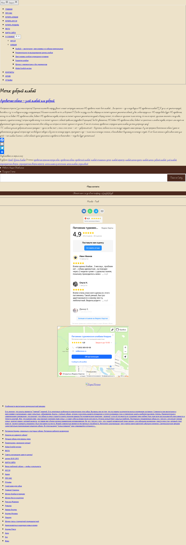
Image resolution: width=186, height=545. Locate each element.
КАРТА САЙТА (10, 32)
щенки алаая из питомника (55, 164)
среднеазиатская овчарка (9, 164)
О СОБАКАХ (9, 36)
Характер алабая (21, 60)
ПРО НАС (8, 13)
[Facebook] (93, 140)
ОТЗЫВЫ (8, 80)
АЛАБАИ (13, 44)
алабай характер (118, 160)
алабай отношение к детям (101, 160)
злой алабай (172, 160)
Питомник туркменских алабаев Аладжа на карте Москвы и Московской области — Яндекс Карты (94, 323)
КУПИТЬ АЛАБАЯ (11, 17)
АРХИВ (8, 76)
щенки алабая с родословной (77, 164)
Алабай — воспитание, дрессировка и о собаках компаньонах (39, 48)
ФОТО (7, 28)
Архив (10, 160)
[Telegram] (93, 148)
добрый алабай (160, 160)
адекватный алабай (82, 160)
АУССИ (13, 41)
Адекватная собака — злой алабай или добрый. (27, 101)
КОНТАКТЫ (9, 72)
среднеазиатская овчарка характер (31, 164)
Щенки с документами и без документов (31, 64)
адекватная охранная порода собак (47, 160)
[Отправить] (93, 152)
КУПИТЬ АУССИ (11, 21)
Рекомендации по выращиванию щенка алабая (34, 52)
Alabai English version (23, 68)
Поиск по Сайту (176, 178)
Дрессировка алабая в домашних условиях (31, 56)
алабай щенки (148, 160)
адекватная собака (67, 160)
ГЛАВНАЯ (8, 9)
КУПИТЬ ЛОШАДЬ (12, 25)
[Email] (93, 144)
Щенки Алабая (20, 160)
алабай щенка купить (133, 160)
